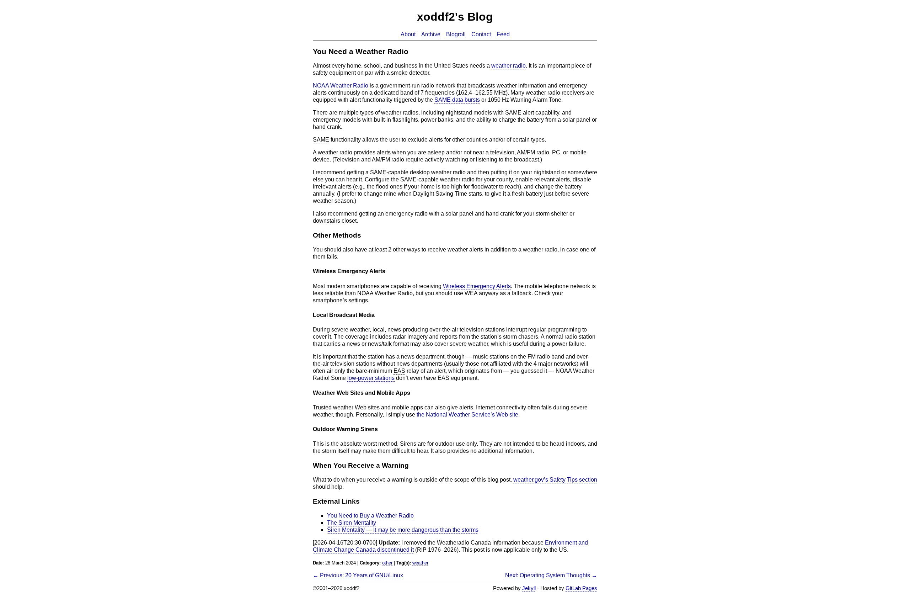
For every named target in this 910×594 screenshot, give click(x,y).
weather (420, 563)
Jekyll (529, 588)
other (387, 563)
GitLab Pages (581, 588)
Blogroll (456, 34)
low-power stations (371, 378)
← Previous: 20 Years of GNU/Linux (358, 575)
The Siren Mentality (351, 523)
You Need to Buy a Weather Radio (370, 516)
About (408, 34)
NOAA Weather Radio (340, 86)
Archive (430, 34)
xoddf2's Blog (455, 16)
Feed (503, 34)
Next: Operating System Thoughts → (551, 575)
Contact (481, 34)
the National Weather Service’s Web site (467, 415)
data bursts (457, 100)
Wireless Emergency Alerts (477, 286)
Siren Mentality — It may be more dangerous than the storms (402, 530)
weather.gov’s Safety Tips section (555, 480)
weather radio (508, 66)
